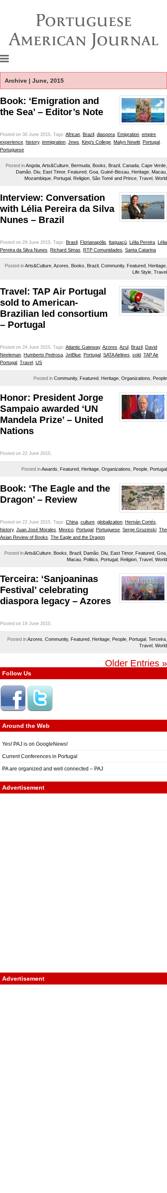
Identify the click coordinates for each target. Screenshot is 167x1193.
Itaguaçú (118, 242)
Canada (130, 165)
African (73, 134)
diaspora (106, 134)
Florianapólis (93, 242)
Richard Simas (65, 249)
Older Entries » (136, 663)
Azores (61, 265)
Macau (159, 171)
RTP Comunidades (102, 249)
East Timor (54, 171)
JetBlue (73, 354)
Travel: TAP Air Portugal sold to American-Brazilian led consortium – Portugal (54, 308)
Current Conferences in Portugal (40, 756)
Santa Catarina (140, 249)
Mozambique (37, 178)
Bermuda (80, 165)
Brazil (88, 134)
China (72, 521)
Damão (23, 171)
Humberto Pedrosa (43, 354)
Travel (145, 178)
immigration (54, 142)
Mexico (66, 529)
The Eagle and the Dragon (78, 537)
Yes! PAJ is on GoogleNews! (35, 744)
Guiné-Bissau (115, 171)
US (39, 362)
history (32, 142)
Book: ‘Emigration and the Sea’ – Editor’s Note (51, 106)
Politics (91, 559)
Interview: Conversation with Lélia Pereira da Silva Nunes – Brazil (57, 208)
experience (11, 142)
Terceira (157, 639)
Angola (33, 165)
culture (88, 521)
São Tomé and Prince (114, 178)
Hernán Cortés (140, 521)
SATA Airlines (116, 354)
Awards (49, 469)
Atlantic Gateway (83, 347)
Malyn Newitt (126, 142)
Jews (73, 142)
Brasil (72, 242)
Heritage (140, 171)
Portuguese (12, 149)
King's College (96, 142)
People (160, 378)
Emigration (128, 134)
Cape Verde (153, 165)
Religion (81, 178)
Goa (93, 171)
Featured (77, 171)
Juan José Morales (36, 529)
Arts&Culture (55, 165)
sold (136, 354)
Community (112, 265)
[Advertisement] (83, 883)
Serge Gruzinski (139, 529)
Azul (123, 347)
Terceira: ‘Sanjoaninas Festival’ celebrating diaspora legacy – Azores (55, 589)
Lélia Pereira (142, 242)
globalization (109, 521)
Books (99, 165)
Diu (36, 171)
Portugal (151, 142)
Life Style (141, 272)
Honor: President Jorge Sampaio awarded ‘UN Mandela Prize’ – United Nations (51, 414)
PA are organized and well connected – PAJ (52, 769)
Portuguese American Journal (83, 29)
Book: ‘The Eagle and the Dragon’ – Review (55, 494)
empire (149, 134)
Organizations (135, 378)
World (161, 178)
